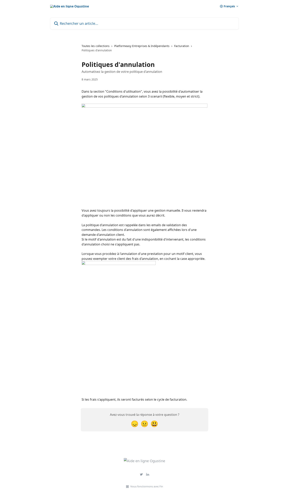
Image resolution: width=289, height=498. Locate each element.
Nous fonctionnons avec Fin (146, 486)
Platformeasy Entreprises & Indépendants (141, 46)
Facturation (181, 46)
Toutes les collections (96, 46)
